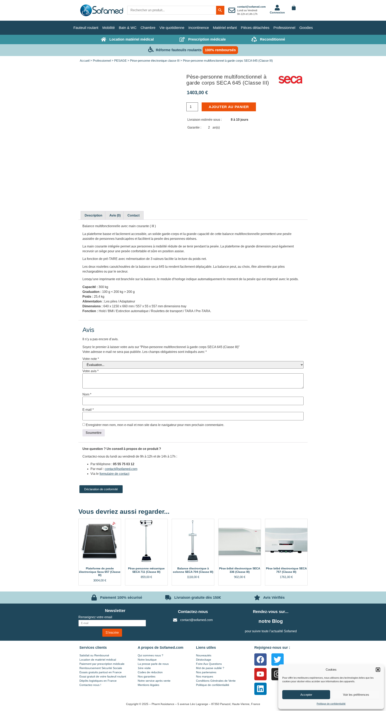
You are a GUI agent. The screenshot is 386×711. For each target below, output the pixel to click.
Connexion (277, 12)
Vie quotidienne (171, 28)
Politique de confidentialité (331, 703)
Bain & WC (128, 28)
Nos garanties (146, 676)
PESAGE (120, 60)
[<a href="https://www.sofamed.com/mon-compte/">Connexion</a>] (277, 7)
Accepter (306, 694)
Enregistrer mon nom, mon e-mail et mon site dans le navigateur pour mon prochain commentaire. (155, 425)
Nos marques (204, 676)
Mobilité (108, 28)
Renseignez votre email (95, 617)
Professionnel (284, 28)
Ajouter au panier (229, 107)
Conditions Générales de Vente (216, 680)
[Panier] (294, 7)
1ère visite (144, 668)
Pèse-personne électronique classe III (155, 60)
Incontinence (198, 28)
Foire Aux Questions (209, 663)
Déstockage (203, 659)
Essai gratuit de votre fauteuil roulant (102, 676)
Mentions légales (148, 684)
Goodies (306, 28)
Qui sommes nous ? (150, 655)
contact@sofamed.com (251, 6)
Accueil (84, 60)
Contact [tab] (133, 215)
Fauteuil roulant (85, 28)
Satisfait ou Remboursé (94, 655)
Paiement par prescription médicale (101, 663)
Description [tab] (93, 215)
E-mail (88, 409)
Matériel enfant (225, 28)
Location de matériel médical (97, 659)
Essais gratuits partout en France (100, 672)
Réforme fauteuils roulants (179, 50)
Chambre (148, 28)
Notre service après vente (154, 680)
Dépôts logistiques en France (98, 680)
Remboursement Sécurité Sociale (100, 668)
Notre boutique (147, 659)
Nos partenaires (206, 672)
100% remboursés (220, 50)
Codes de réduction (150, 672)
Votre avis (90, 371)
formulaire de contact (114, 473)
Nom (86, 394)
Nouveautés (203, 655)
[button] (378, 670)
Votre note (90, 359)
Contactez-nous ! (90, 684)
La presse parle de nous (153, 663)
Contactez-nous (193, 611)
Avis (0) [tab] (115, 215)
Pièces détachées (255, 28)
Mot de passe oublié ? (210, 668)
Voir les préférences (356, 694)
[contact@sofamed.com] (231, 10)
